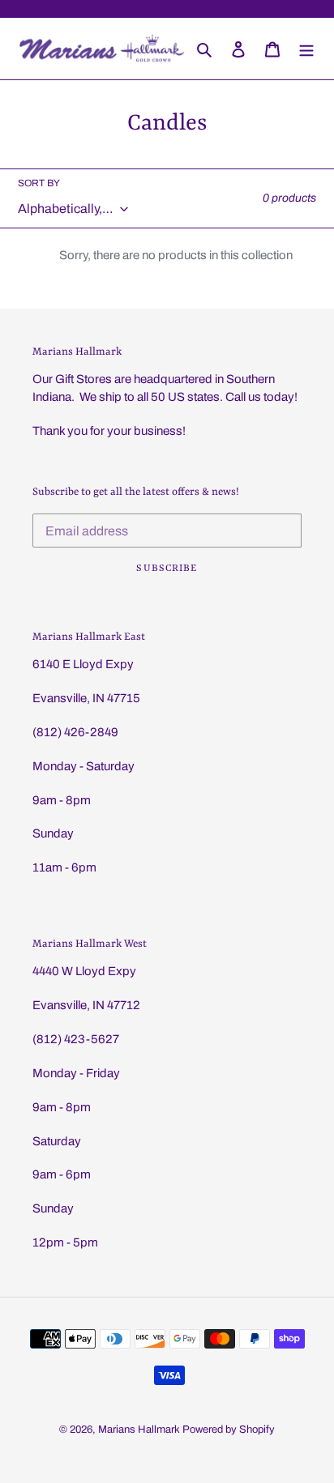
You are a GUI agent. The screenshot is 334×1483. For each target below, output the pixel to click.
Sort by (39, 183)
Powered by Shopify (228, 1429)
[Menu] (306, 48)
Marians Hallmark (139, 1429)
